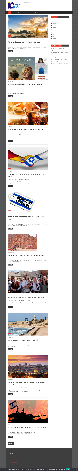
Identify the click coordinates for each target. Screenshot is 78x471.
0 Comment (27, 89)
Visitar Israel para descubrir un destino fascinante (24, 42)
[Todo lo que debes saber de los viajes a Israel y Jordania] (22, 242)
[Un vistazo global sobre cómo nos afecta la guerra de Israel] (28, 411)
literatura (40, 12)
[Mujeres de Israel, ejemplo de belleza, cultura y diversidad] (28, 281)
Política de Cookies (14, 460)
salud (54, 32)
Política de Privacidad (14, 462)
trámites (54, 38)
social (25, 12)
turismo (45, 12)
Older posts (11, 443)
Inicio (9, 12)
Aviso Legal (13, 457)
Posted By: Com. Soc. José (12, 89)
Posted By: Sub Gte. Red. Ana (13, 179)
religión (35, 12)
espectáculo (19, 12)
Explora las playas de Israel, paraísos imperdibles (23, 340)
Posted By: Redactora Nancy (12, 342)
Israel (54, 25)
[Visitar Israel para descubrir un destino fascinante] (28, 26)
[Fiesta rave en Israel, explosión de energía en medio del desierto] (28, 113)
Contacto (12, 458)
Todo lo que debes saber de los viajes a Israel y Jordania (26, 255)
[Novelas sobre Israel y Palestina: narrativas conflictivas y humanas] (28, 68)
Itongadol (27, 3)
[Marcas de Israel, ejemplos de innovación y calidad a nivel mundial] (21, 201)
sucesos (14, 12)
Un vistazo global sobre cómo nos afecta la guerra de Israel (27, 427)
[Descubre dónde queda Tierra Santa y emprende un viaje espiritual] (28, 366)
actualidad (30, 12)
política (9, 421)
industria (9, 168)
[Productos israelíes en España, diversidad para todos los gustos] (28, 158)
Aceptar (67, 469)
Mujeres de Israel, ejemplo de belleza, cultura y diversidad (26, 297)
